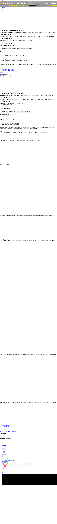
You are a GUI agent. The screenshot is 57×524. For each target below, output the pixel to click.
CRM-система (1, 72)
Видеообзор (3, 448)
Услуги (2, 455)
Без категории (3, 447)
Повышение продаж (4, 454)
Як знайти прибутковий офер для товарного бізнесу (7, 458)
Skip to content (1, 0)
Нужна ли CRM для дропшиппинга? (6, 425)
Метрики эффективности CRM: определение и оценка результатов (8, 76)
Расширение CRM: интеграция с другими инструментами (8, 70)
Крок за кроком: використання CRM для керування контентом (8, 75)
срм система (7, 428)
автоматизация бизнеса (3, 428)
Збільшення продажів (4, 449)
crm (0, 428)
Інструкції (3, 8)
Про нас (2, 9)
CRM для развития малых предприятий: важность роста (8, 69)
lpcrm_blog (4, 28)
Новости (3, 452)
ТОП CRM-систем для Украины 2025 (6, 426)
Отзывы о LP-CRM (4, 453)
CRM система (3, 7)
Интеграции (3, 450)
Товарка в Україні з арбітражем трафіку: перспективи (8, 460)
